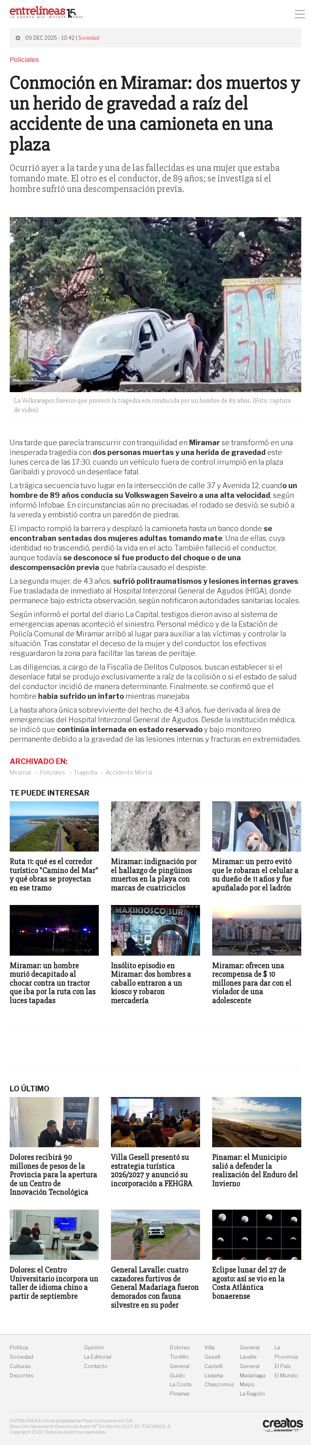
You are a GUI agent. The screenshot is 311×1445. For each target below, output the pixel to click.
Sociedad (88, 38)
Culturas (20, 1366)
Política (19, 1348)
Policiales (52, 772)
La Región (252, 1394)
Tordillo (179, 1357)
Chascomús (219, 1384)
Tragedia (85, 772)
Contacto (96, 1366)
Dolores (180, 1348)
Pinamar (180, 1394)
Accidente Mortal (129, 772)
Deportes (22, 1375)
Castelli (213, 1366)
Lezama (213, 1375)
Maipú (247, 1384)
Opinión (94, 1348)
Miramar (21, 772)
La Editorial (97, 1357)
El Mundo (286, 1375)
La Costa (181, 1384)
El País (283, 1366)
